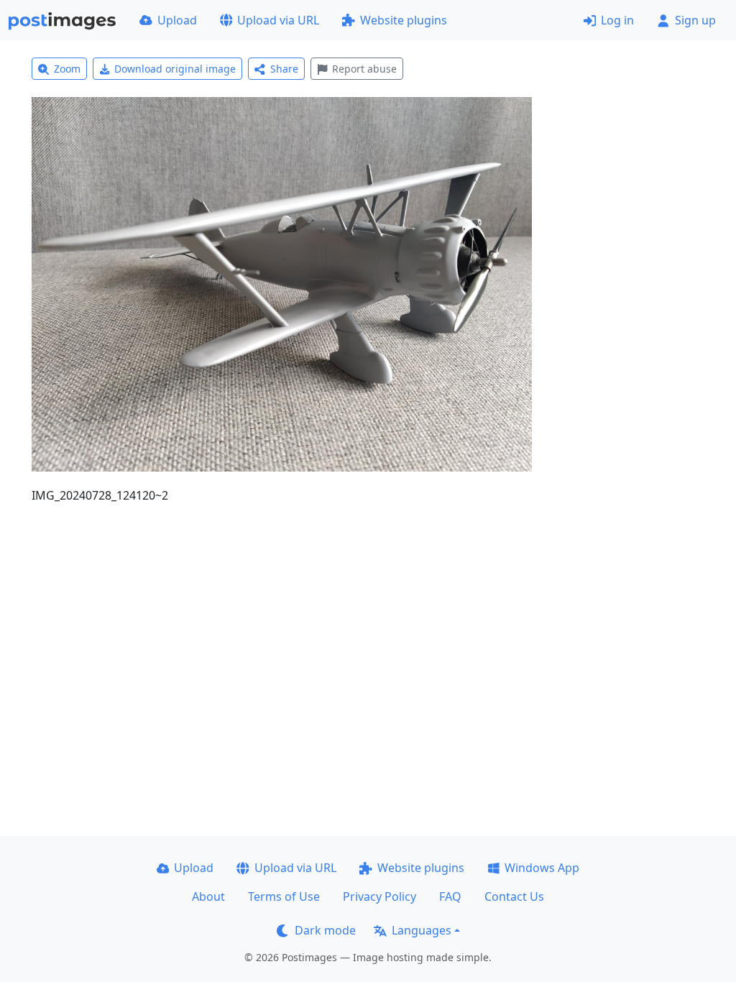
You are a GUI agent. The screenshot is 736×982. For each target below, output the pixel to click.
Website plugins (403, 20)
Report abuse (364, 68)
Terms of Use (284, 896)
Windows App (542, 868)
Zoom (67, 68)
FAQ (450, 896)
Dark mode (325, 930)
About (208, 896)
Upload (177, 20)
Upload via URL (278, 20)
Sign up (695, 20)
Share (284, 68)
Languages (421, 930)
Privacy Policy (379, 896)
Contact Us (514, 896)
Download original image (175, 68)
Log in (617, 20)
